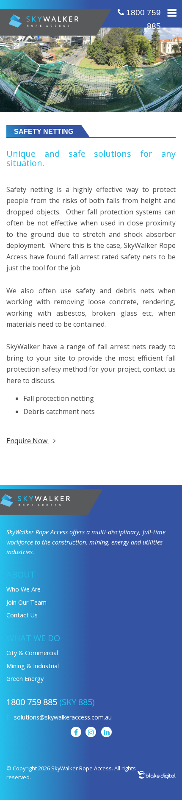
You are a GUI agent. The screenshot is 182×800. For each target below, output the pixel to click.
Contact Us (22, 615)
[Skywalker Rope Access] (35, 499)
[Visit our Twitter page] (90, 732)
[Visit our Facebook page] (76, 732)
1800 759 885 (142, 19)
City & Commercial (32, 653)
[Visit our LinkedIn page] (106, 732)
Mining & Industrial (32, 666)
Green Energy (25, 679)
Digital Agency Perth (157, 775)
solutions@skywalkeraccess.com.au (63, 717)
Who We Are (23, 589)
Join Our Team (26, 602)
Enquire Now (27, 440)
